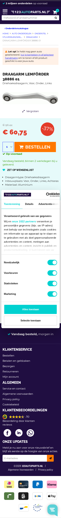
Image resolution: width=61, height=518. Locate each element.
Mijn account (11, 376)
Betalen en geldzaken (16, 360)
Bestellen (37, 147)
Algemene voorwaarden (18, 393)
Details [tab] (29, 204)
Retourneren (11, 371)
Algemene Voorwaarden (21, 470)
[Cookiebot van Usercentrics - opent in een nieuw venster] (46, 195)
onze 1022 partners (24, 221)
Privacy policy (11, 399)
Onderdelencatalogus (16, 28)
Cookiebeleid (11, 404)
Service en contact (14, 388)
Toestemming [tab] (12, 204)
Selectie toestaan (31, 320)
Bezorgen (9, 366)
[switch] (52, 273)
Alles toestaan (30, 309)
